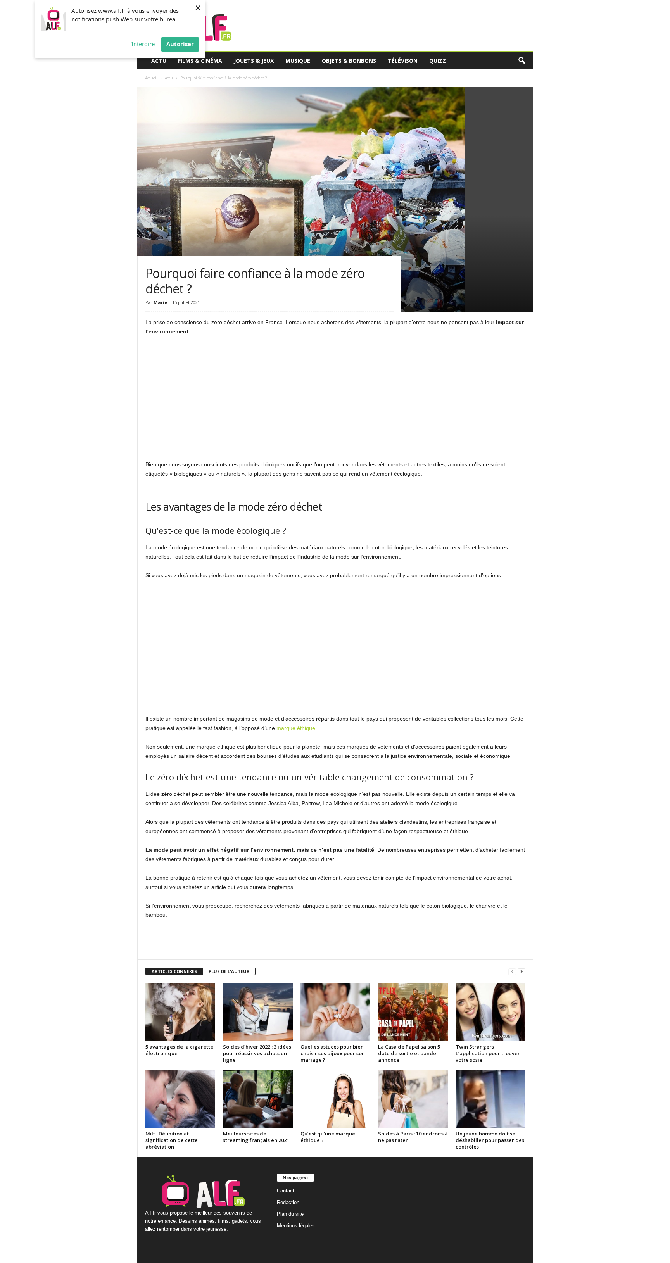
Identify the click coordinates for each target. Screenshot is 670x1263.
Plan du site (290, 1214)
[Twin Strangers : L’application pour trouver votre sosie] (490, 1012)
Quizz (437, 60)
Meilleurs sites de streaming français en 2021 (256, 1137)
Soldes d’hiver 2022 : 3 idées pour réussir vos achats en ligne (257, 1053)
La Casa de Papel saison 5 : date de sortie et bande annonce (410, 1053)
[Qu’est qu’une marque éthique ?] (335, 1099)
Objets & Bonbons (349, 60)
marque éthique (295, 728)
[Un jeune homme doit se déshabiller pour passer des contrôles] (490, 1099)
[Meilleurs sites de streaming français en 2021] (258, 1099)
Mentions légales (296, 1225)
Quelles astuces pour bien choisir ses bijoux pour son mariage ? (332, 1053)
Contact (285, 1191)
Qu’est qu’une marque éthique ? (327, 1137)
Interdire (143, 44)
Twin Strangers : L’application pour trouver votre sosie (488, 1053)
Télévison (403, 60)
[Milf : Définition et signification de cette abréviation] (180, 1099)
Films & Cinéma (200, 60)
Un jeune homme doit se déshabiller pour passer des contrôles (490, 1140)
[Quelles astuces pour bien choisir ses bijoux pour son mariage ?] (335, 1012)
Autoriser (180, 44)
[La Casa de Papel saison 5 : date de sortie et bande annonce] (413, 1012)
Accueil (151, 78)
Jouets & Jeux (254, 60)
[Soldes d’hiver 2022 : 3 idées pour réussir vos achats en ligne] (258, 1012)
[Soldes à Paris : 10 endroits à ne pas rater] (413, 1099)
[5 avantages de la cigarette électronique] (180, 1012)
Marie (160, 302)
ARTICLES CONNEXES (174, 971)
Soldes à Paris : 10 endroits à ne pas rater (413, 1137)
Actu (158, 60)
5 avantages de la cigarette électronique (179, 1050)
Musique (297, 60)
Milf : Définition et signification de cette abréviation (171, 1140)
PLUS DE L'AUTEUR (229, 971)
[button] (521, 60)
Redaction (288, 1202)
